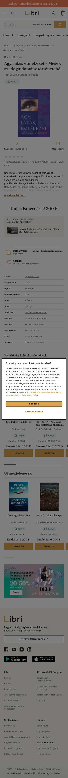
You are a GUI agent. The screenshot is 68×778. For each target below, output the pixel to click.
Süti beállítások (34, 411)
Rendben (34, 404)
